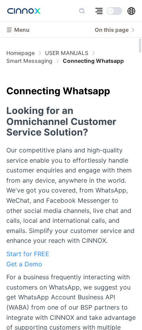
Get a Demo (24, 264)
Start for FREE (27, 254)
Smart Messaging (29, 60)
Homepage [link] (20, 53)
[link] (66, 53)
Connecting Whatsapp (93, 60)
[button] (131, 11)
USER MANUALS (66, 53)
